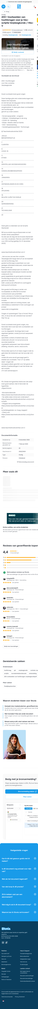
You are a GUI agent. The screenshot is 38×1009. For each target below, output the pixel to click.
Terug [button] (7, 11)
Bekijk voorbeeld (19, 52)
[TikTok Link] (6, 942)
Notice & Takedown (6, 979)
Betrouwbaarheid (24, 956)
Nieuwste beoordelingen (26, 978)
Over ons (3, 959)
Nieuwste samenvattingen (27, 975)
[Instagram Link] (2, 942)
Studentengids (24, 964)
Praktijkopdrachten (10, 686)
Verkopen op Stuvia (6, 956)
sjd (15, 670)
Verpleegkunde (13, 35)
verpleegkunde (23, 670)
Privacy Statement (20, 996)
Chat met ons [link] (23, 962)
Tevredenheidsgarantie (26, 953)
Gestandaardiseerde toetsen (27, 981)
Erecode (3, 974)
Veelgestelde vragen (25, 959)
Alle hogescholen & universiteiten (25, 972)
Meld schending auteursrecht (26, 462)
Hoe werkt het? (5, 953)
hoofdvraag (7, 670)
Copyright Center (5, 971)
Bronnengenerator (6, 964)
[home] (19, 6)
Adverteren (4, 962)
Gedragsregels (5, 977)
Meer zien (29, 70)
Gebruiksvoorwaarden (7, 996)
